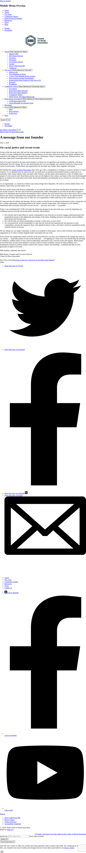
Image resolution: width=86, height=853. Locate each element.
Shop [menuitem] (6, 24)
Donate (2, 814)
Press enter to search (36, 836)
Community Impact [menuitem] (11, 16)
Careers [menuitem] (11, 64)
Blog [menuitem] (10, 109)
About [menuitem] (6, 12)
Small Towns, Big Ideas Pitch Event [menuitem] (21, 97)
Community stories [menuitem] (15, 95)
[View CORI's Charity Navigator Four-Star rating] (60, 834)
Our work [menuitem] (7, 70)
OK (2, 852)
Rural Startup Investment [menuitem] (13, 18)
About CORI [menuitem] (13, 54)
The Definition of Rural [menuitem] (17, 74)
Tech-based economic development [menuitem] (21, 78)
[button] (5, 119)
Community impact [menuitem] (11, 86)
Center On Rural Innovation (14, 132)
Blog (1, 132)
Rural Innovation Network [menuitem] (18, 91)
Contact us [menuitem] (12, 68)
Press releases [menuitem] (14, 111)
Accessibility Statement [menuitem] (12, 824)
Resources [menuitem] (8, 20)
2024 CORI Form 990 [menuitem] (17, 66)
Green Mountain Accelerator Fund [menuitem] (21, 103)
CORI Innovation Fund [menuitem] (17, 101)
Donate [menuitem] (7, 28)
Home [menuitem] (6, 10)
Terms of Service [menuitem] (10, 822)
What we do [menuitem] (13, 72)
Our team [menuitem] (12, 58)
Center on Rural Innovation (21, 170)
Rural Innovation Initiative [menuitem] (18, 93)
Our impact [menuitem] (13, 89)
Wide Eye (10, 830)
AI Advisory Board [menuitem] (16, 62)
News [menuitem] (6, 22)
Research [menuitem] (12, 82)
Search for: (4, 836)
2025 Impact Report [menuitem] (16, 56)
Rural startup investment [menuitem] (13, 99)
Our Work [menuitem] (8, 14)
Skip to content (5, 1)
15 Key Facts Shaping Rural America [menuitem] (22, 76)
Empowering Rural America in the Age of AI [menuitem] (25, 80)
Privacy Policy (69, 848)
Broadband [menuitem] (13, 84)
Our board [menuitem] (12, 60)
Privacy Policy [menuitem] (9, 820)
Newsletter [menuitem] (8, 30)
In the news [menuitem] (13, 113)
